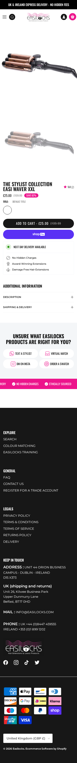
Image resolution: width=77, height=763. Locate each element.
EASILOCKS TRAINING (20, 452)
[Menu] (4, 16)
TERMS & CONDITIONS (20, 522)
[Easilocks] (38, 17)
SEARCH (9, 439)
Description (12, 297)
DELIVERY (11, 542)
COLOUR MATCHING (19, 446)
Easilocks (18, 748)
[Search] (13, 16)
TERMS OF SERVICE (18, 529)
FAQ (6, 477)
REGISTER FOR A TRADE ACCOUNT (30, 490)
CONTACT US (13, 484)
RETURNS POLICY (17, 535)
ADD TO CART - (38, 223)
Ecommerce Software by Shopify (46, 748)
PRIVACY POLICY (16, 516)
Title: (5, 201)
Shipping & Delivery (17, 307)
